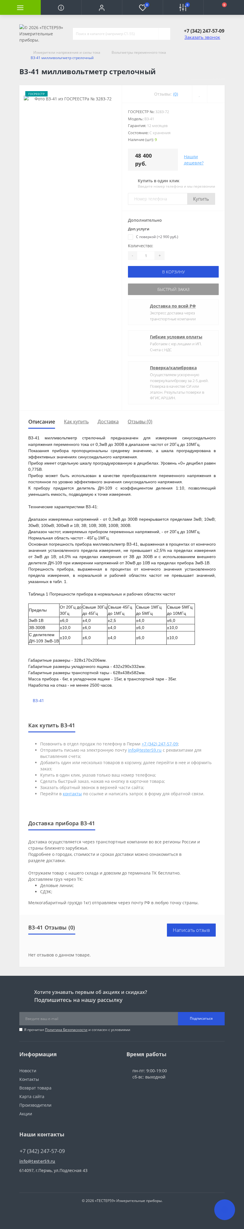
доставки (55, 860)
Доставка (108, 421)
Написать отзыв (191, 930)
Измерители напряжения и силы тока (66, 52)
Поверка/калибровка (173, 367)
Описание (41, 421)
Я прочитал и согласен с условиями (77, 1029)
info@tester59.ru (37, 1161)
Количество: (140, 245)
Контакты (29, 1079)
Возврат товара (35, 1088)
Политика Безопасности (66, 1029)
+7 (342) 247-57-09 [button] (42, 1151)
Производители (35, 1105)
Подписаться (201, 1018)
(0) (175, 94)
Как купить (76, 421)
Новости (27, 1070)
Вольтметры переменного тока (139, 52)
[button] (101, 7)
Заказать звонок (202, 37)
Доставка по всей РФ (173, 306)
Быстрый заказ (173, 289)
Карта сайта (31, 1096)
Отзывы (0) (140, 421)
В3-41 (38, 700)
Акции (25, 1113)
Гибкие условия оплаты (176, 337)
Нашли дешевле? (194, 160)
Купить (201, 199)
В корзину (173, 272)
